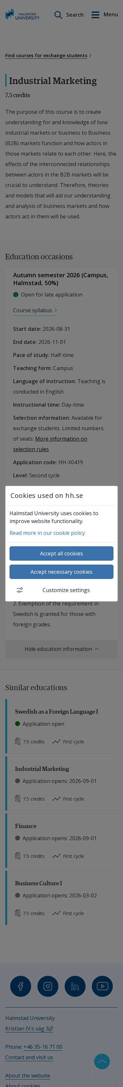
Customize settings (66, 590)
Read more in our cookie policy (47, 532)
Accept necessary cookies (61, 571)
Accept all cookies (61, 553)
